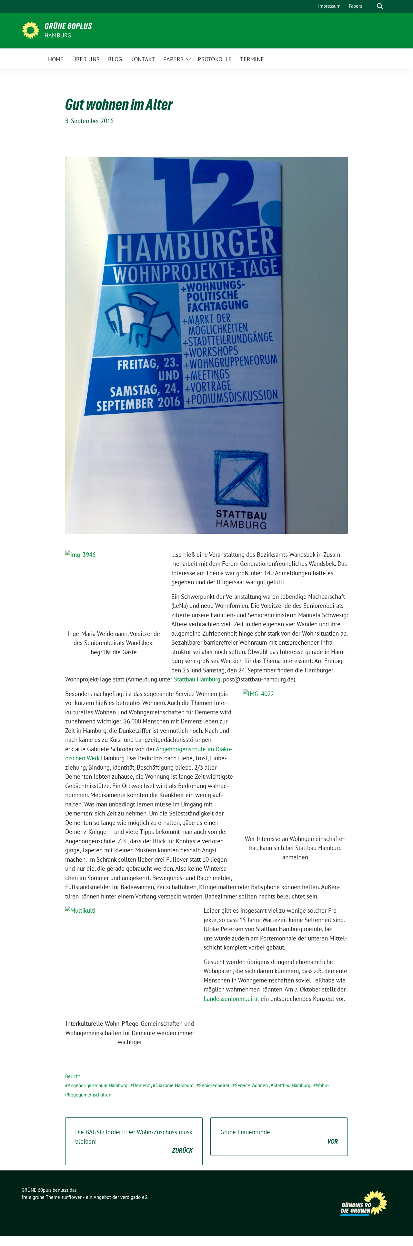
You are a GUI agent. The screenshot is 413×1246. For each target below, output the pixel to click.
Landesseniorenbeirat (231, 998)
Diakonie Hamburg (175, 1085)
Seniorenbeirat (214, 1085)
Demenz (141, 1085)
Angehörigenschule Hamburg (97, 1085)
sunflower (71, 1197)
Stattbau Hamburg (197, 679)
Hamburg (58, 35)
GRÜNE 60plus (68, 26)
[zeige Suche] (380, 6)
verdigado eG (133, 1197)
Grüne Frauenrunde (279, 1136)
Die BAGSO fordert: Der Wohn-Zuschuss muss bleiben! (134, 1141)
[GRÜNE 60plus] (30, 30)
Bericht (72, 1076)
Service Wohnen (251, 1085)
